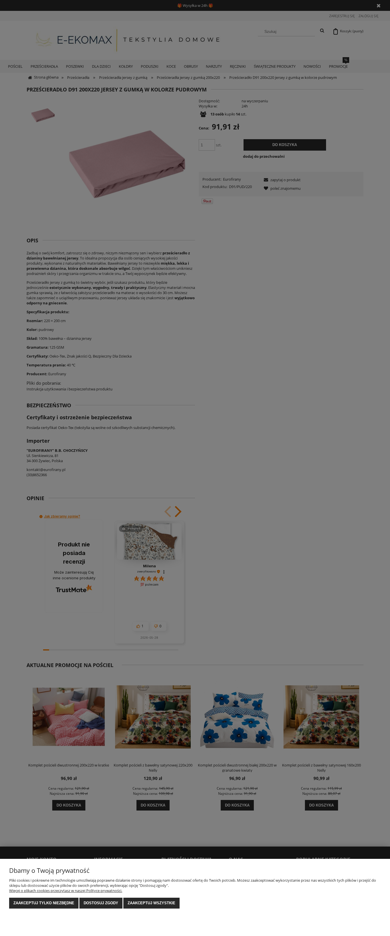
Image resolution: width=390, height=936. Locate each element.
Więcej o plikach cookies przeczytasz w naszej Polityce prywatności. (65, 890)
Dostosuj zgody (101, 903)
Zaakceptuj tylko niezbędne (43, 903)
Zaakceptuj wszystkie (151, 903)
